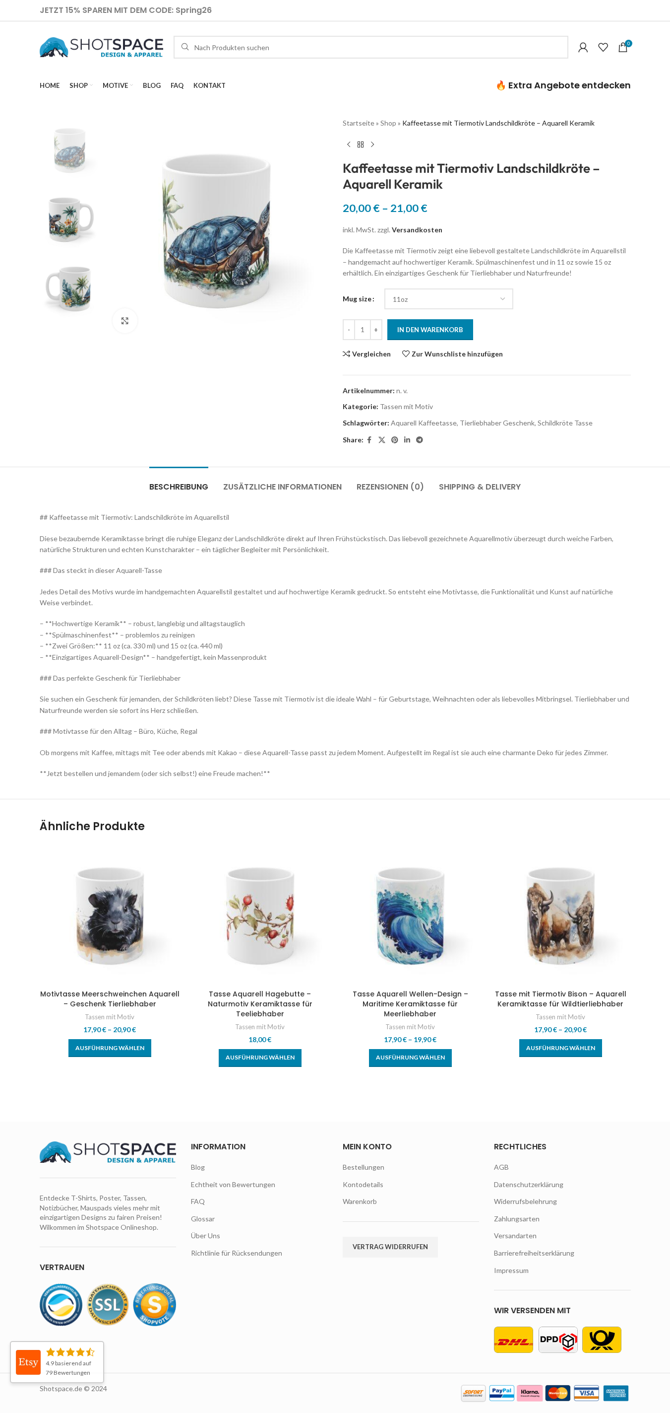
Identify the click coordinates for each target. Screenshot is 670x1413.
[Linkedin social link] (407, 440)
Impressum (511, 1270)
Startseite (358, 123)
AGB (501, 1167)
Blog (198, 1167)
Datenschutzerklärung (528, 1184)
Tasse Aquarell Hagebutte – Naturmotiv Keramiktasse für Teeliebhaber (260, 1003)
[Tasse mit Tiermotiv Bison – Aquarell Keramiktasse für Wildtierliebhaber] (560, 915)
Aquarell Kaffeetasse (424, 423)
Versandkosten (417, 229)
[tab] (178, 482)
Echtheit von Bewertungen (233, 1184)
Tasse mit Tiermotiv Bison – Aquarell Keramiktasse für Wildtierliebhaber (560, 999)
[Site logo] (102, 46)
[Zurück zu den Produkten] (360, 144)
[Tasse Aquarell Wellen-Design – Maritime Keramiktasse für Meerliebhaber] (410, 915)
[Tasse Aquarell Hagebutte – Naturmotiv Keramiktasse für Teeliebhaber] (260, 915)
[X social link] (381, 440)
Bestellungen (363, 1167)
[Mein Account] (583, 47)
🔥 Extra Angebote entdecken (563, 85)
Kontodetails (363, 1184)
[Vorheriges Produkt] (349, 144)
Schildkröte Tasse (565, 423)
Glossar (203, 1218)
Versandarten (515, 1235)
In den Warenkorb (430, 330)
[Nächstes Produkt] (372, 144)
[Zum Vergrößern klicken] (125, 320)
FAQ (198, 1201)
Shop (388, 123)
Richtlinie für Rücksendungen (236, 1253)
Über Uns (205, 1235)
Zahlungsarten (517, 1218)
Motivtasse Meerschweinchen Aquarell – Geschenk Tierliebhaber (110, 999)
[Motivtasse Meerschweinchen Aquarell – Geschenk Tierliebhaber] (110, 915)
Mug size (357, 298)
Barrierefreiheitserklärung (534, 1253)
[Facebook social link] (369, 440)
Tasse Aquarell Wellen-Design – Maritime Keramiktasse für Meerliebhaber (410, 1003)
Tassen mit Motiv (406, 406)
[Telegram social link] (419, 440)
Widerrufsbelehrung (525, 1201)
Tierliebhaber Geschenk (497, 423)
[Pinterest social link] (394, 440)
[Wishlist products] (603, 47)
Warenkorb (360, 1201)
